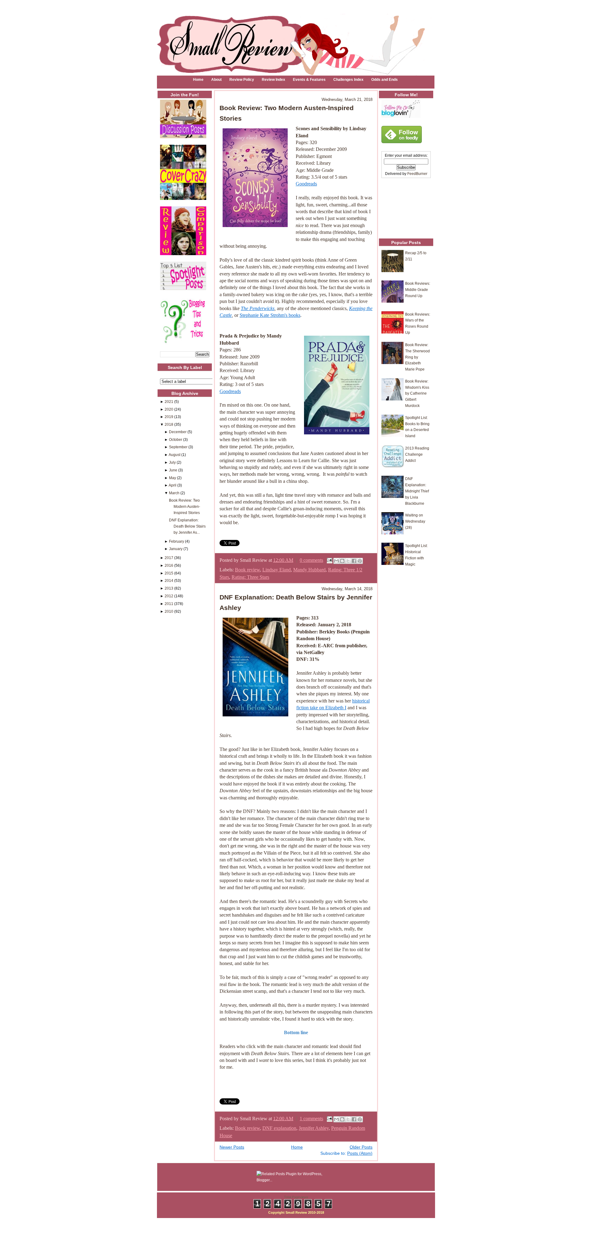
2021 (169, 402)
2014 (169, 580)
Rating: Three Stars (250, 577)
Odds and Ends (384, 79)
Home (198, 79)
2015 (169, 573)
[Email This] (336, 561)
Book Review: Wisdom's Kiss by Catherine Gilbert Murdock (417, 393)
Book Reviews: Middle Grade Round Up (417, 289)
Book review (247, 569)
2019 (169, 417)
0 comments (311, 560)
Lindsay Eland (276, 569)
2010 (169, 611)
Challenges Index (348, 79)
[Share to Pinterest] (360, 561)
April (172, 485)
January (176, 549)
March (174, 493)
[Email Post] (329, 560)
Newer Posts (232, 1147)
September (178, 447)
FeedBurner (417, 174)
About (216, 79)
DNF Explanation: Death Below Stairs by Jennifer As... (187, 526)
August (174, 455)
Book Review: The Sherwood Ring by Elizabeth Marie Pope (417, 357)
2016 (169, 565)
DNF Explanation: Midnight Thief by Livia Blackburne (417, 491)
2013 (169, 588)
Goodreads (306, 183)
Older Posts (361, 1147)
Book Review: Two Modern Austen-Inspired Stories (184, 506)
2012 (169, 596)
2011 (169, 604)
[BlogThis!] (342, 561)
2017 (169, 558)
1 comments (311, 1118)
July (172, 462)
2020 (169, 409)
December (178, 432)
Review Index (273, 79)
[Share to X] (348, 561)
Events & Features (309, 79)
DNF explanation (279, 1128)
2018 (169, 424)
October (175, 439)
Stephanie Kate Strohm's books (270, 315)
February (176, 541)
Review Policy (241, 79)
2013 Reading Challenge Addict (417, 454)
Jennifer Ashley (314, 1128)
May (172, 478)
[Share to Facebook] (354, 561)
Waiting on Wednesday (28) (415, 521)
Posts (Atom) (359, 1153)
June (173, 470)
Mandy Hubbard (309, 569)
